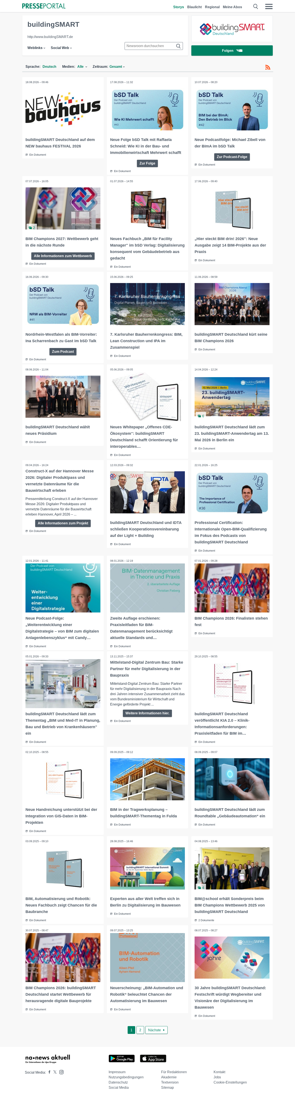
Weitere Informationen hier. (147, 713)
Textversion (170, 1082)
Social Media (119, 1087)
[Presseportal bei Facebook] (48, 1072)
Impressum (117, 1072)
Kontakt (219, 1072)
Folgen (227, 50)
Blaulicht (194, 7)
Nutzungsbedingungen (126, 1077)
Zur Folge (147, 163)
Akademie (169, 1077)
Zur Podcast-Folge (232, 157)
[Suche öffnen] (256, 6)
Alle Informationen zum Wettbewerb (63, 256)
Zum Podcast (63, 351)
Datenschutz (118, 1082)
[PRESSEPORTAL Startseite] (43, 6)
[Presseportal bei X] (54, 1072)
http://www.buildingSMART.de (50, 37)
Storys (178, 7)
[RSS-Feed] (268, 67)
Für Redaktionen (174, 1072)
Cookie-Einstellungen (230, 1082)
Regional (212, 7)
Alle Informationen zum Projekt (63, 523)
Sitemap (167, 1087)
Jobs (217, 1077)
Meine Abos (232, 7)
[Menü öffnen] (269, 6)
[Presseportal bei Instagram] (60, 1072)
